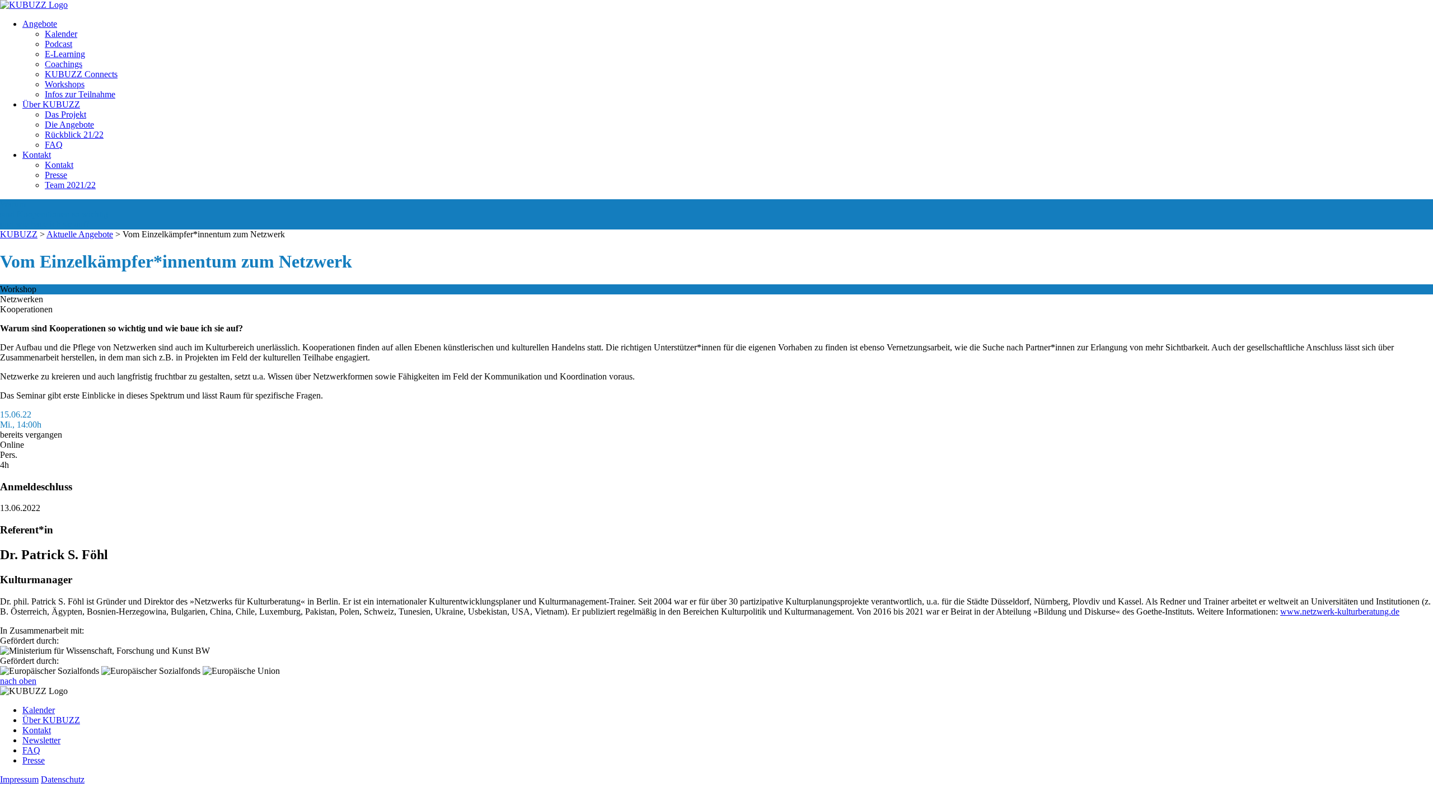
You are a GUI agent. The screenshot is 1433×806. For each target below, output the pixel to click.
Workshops (65, 84)
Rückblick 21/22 (74, 134)
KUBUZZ (19, 234)
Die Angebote (69, 124)
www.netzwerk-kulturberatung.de (1339, 611)
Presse (56, 175)
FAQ (54, 144)
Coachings (63, 64)
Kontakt (36, 155)
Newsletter (41, 740)
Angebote (39, 24)
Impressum (19, 779)
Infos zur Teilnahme (80, 94)
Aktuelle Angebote (79, 234)
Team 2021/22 (70, 185)
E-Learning (65, 54)
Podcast (58, 44)
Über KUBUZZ (51, 104)
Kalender (61, 34)
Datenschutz (63, 779)
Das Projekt (65, 114)
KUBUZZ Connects (81, 74)
